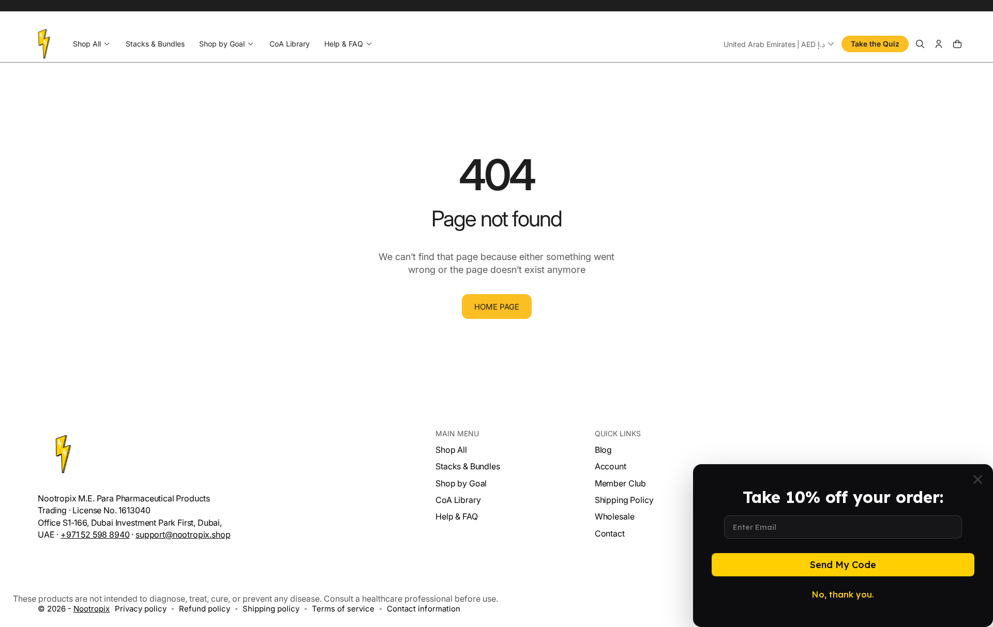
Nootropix (91, 609)
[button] (780, 44)
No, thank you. (843, 594)
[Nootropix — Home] (44, 44)
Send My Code (843, 565)
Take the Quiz (875, 43)
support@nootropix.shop (183, 534)
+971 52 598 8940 (95, 534)
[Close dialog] (978, 479)
